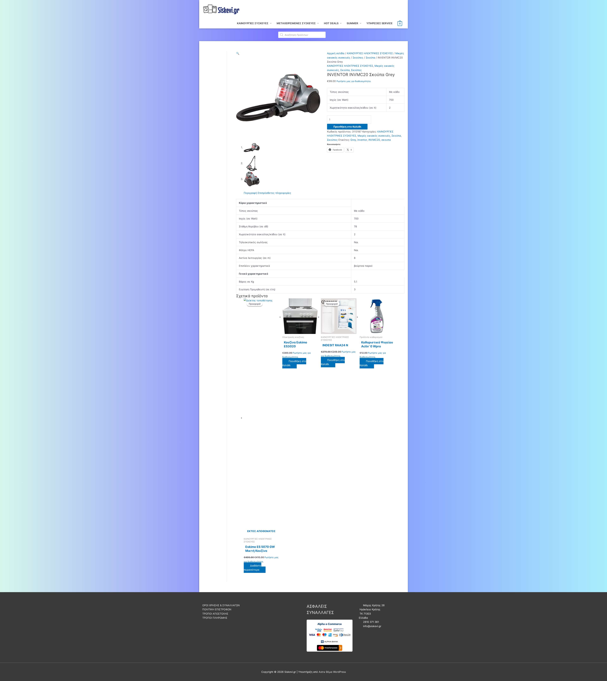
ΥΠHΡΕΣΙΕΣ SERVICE (379, 23)
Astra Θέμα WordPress (332, 671)
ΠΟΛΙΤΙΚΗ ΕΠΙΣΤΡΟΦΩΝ (216, 609)
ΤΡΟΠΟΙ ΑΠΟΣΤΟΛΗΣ (215, 613)
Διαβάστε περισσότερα (252, 567)
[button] (237, 53)
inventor (362, 139)
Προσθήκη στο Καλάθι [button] (294, 363)
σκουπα (386, 139)
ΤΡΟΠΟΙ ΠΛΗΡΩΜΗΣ (214, 617)
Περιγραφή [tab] (250, 192)
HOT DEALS (331, 23)
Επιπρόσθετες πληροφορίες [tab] (274, 192)
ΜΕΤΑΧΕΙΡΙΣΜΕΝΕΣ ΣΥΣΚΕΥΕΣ (296, 23)
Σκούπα (370, 57)
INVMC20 (374, 139)
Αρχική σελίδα (335, 53)
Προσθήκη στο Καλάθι (347, 126)
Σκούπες (358, 57)
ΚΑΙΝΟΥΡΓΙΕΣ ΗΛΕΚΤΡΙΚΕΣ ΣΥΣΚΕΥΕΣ (370, 53)
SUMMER (352, 23)
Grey (353, 139)
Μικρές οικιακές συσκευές (374, 135)
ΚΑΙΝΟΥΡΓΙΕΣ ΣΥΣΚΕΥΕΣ (252, 23)
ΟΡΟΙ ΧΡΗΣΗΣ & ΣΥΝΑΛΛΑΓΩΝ (221, 605)
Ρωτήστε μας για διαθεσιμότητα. (354, 81)
